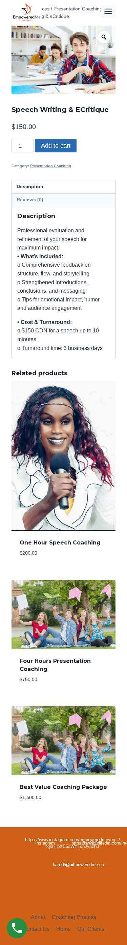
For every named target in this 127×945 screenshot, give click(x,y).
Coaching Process (74, 917)
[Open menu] (108, 11)
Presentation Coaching (50, 166)
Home (63, 929)
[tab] (63, 186)
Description (30, 186)
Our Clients (90, 929)
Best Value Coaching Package (63, 787)
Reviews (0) (30, 199)
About (38, 917)
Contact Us (36, 929)
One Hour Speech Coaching (60, 542)
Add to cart (55, 145)
